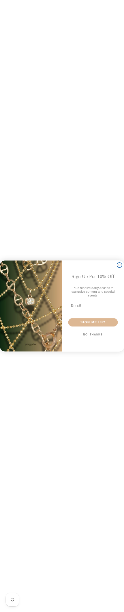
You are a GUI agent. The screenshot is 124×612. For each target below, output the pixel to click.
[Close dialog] (119, 265)
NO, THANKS (93, 334)
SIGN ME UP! (93, 322)
